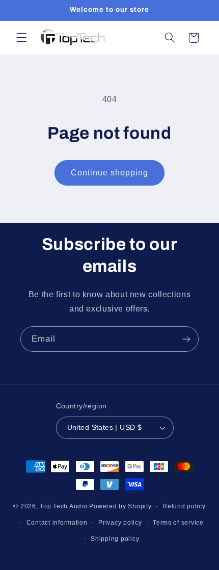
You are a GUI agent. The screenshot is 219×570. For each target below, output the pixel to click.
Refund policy (184, 506)
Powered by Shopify (120, 506)
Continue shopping (110, 172)
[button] (21, 37)
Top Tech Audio (64, 506)
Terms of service (178, 523)
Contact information (57, 523)
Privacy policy (120, 523)
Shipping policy (115, 539)
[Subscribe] (186, 338)
